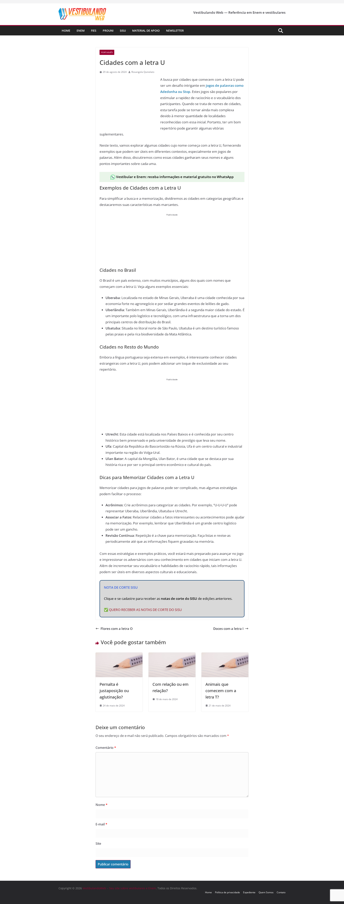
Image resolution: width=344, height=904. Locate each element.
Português (107, 52)
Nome (102, 805)
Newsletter (175, 30)
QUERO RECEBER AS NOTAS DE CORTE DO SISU (145, 609)
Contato (281, 892)
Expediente (249, 892)
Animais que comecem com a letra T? (220, 691)
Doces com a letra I (228, 628)
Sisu (123, 30)
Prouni (108, 30)
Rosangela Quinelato (142, 72)
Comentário (106, 747)
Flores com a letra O (117, 628)
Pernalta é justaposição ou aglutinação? (114, 691)
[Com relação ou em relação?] (172, 655)
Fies (93, 30)
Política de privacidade (227, 892)
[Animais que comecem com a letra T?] (224, 655)
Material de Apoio (146, 30)
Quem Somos (266, 892)
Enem (81, 30)
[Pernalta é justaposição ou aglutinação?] (119, 655)
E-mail (101, 824)
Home (66, 30)
